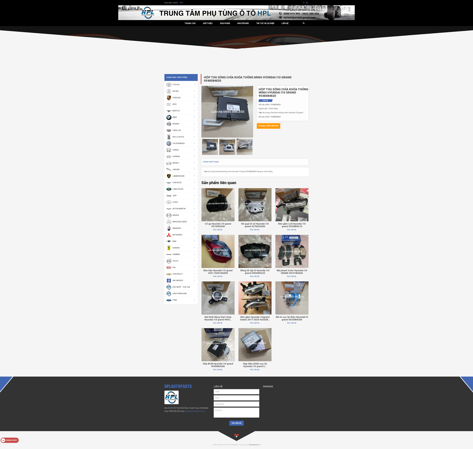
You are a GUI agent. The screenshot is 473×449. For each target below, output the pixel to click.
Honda (175, 150)
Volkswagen (178, 143)
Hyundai (176, 156)
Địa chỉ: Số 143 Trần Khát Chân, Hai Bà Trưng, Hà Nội (184, 408)
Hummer (176, 254)
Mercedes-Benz (179, 222)
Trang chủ (190, 23)
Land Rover (177, 189)
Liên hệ (285, 23)
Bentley (176, 111)
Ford (174, 300)
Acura (175, 91)
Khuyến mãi (243, 23)
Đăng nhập (168, 3)
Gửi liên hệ (236, 423)
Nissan (175, 124)
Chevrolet (177, 274)
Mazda (175, 215)
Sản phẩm (225, 23)
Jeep (174, 196)
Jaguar (175, 169)
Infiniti (175, 163)
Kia (173, 267)
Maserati (176, 228)
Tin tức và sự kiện (265, 23)
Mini (174, 241)
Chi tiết (218, 194)
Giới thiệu (207, 23)
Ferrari (176, 248)
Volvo (175, 261)
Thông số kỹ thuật (211, 162)
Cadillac (176, 130)
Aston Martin (179, 209)
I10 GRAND (213, 55)
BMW (174, 117)
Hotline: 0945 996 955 (268, 126)
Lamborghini (178, 176)
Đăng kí (175, 3)
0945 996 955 (174, 411)
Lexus (175, 202)
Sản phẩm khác (179, 293)
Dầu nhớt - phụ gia (181, 287)
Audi (174, 104)
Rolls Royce (178, 137)
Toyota (175, 85)
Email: (192, 411)
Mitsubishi (177, 235)
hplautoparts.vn (254, 445)
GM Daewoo (177, 280)
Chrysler (176, 182)
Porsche (176, 98)
